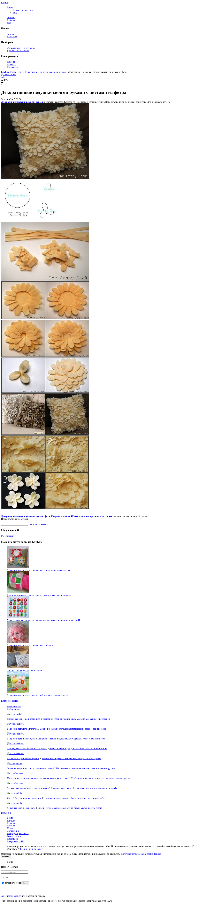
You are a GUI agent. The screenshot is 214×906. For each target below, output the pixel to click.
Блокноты (12, 36)
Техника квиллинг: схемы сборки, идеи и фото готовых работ (74, 798)
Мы (9, 23)
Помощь (11, 62)
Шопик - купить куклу (31, 849)
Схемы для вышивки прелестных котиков (28, 788)
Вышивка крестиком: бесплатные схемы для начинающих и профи (84, 788)
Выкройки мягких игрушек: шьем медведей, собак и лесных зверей (76, 719)
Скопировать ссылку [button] (39, 524)
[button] (10, 7)
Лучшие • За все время (18, 50)
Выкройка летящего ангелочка (22, 729)
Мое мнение (7, 536)
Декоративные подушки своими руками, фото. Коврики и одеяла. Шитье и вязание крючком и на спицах (56, 516)
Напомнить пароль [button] (35, 896)
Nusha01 (19, 714)
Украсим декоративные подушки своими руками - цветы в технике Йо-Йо (44, 620)
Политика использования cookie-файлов (141, 854)
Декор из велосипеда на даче (21, 808)
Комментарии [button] (14, 706)
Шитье (21, 72)
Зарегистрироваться (11, 896)
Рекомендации (14, 836)
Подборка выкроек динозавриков (23, 719)
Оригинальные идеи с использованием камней (30, 768)
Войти (10, 818)
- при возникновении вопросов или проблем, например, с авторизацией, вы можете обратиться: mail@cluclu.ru (56, 901)
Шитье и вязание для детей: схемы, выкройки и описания (78, 748)
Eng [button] (15, 12)
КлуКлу (5, 2)
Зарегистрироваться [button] (23, 10)
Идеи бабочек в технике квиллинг (24, 798)
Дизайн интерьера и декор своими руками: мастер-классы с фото (70, 808)
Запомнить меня (13, 883)
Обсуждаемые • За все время (21, 48)
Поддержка (12, 67)
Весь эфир (6, 813)
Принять (6, 857)
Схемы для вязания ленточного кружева (27, 748)
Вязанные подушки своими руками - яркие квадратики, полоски (39, 595)
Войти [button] (10, 862)
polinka (18, 763)
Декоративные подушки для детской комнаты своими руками (37, 695)
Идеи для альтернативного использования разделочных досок (38, 778)
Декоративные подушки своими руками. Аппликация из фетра (38, 570)
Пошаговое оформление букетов (23, 758)
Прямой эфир (9, 700)
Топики (11, 17)
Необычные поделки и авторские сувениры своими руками (71, 758)
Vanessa (19, 773)
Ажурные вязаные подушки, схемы (24, 670)
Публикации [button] (13, 709)
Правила (11, 64)
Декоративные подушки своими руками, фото (30, 645)
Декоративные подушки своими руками (22, 102)
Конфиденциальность (18, 833)
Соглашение (13, 831)
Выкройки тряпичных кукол (21, 738)
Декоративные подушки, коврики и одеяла (46, 72)
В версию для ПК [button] (15, 841)
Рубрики (11, 20)
